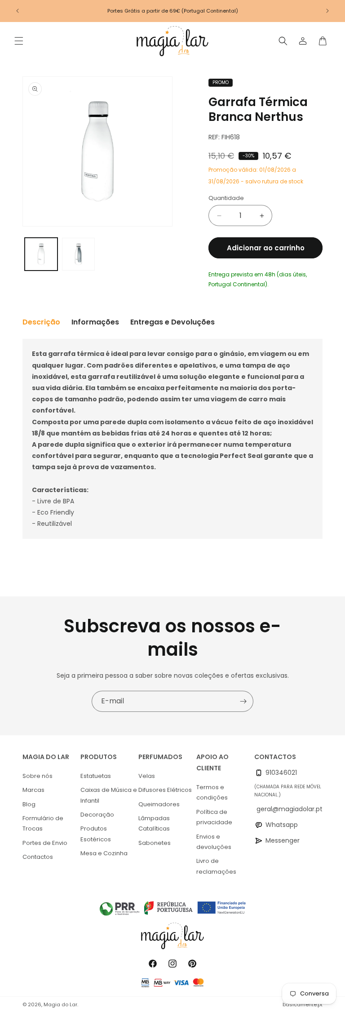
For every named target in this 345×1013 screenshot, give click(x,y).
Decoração (97, 814)
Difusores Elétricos (165, 790)
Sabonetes (154, 843)
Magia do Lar (60, 1004)
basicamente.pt (303, 1004)
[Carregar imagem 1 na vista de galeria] (41, 254)
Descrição (41, 322)
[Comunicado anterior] (17, 11)
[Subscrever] (243, 701)
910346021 (281, 772)
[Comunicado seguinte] (327, 11)
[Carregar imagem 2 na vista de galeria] (78, 254)
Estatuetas (95, 776)
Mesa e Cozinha (104, 853)
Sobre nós (37, 776)
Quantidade (226, 198)
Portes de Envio (44, 843)
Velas (146, 776)
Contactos (37, 857)
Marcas (33, 790)
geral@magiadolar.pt (290, 808)
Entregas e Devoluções (172, 322)
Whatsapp (281, 824)
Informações (95, 322)
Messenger (282, 840)
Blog (28, 804)
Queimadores (159, 804)
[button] (19, 41)
